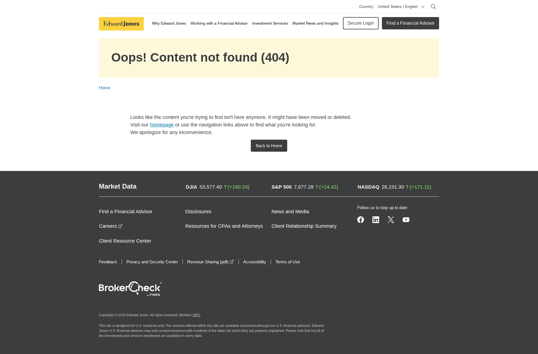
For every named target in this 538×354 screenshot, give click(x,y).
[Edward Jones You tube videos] (406, 219)
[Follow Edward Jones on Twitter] (391, 219)
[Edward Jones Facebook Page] (360, 219)
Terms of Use (287, 261)
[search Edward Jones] (433, 6)
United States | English (398, 6)
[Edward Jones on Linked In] (375, 219)
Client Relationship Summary (304, 226)
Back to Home (269, 145)
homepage (162, 125)
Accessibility (254, 261)
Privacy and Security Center (152, 261)
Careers (110, 226)
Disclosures (198, 211)
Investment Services (270, 23)
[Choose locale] (423, 7)
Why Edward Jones (169, 23)
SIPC (196, 315)
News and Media (290, 211)
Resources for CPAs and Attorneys (224, 226)
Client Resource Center (125, 241)
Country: (366, 6)
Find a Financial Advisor (410, 23)
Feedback (108, 261)
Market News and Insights (315, 23)
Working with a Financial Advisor (219, 23)
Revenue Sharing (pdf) (210, 261)
